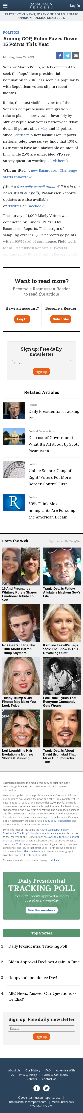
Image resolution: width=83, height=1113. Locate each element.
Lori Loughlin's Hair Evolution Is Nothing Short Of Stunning (17, 754)
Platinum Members (34, 851)
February (21, 135)
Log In (75, 5)
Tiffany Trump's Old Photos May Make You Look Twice (19, 701)
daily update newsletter (58, 820)
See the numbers (41, 910)
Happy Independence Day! (32, 977)
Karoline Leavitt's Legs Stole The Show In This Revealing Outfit (60, 649)
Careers (32, 1079)
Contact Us (49, 1079)
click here (57, 160)
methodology (21, 260)
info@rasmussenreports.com (28, 1102)
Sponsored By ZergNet (65, 541)
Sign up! (41, 372)
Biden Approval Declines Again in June (44, 961)
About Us (14, 1070)
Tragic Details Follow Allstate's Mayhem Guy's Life (62, 592)
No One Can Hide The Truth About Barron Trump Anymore (18, 649)
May (44, 128)
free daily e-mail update (37, 186)
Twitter (14, 206)
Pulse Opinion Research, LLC (53, 254)
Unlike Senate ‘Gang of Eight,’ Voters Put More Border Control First (50, 477)
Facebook (35, 206)
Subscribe (61, 319)
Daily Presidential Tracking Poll (37, 946)
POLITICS (11, 32)
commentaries (45, 833)
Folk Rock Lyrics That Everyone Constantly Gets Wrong (59, 701)
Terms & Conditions (55, 1074)
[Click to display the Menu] (5, 5)
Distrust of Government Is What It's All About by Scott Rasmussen (54, 444)
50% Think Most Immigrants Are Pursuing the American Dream (52, 510)
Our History (32, 1070)
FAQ (48, 1070)
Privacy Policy (28, 1074)
